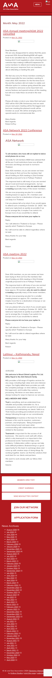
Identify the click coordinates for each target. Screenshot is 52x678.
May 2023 (10, 600)
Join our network (26, 507)
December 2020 (13, 653)
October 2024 (12, 568)
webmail (40, 673)
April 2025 (11, 559)
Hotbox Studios (17, 673)
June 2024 (11, 575)
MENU (37, 4)
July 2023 (10, 597)
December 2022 (13, 612)
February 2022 (12, 633)
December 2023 (13, 587)
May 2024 (10, 578)
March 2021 (11, 650)
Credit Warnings (26, 488)
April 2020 (11, 660)
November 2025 (13, 549)
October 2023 (12, 592)
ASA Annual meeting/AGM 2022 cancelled (23, 32)
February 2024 (12, 585)
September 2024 (13, 571)
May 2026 (10, 537)
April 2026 (11, 539)
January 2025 (12, 566)
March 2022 (11, 631)
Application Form (26, 517)
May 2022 (10, 626)
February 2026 (12, 544)
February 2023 (12, 607)
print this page (30, 673)
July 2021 (10, 643)
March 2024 (11, 583)
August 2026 (12, 530)
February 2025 (12, 563)
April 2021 (11, 648)
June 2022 (11, 624)
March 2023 (11, 604)
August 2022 (12, 619)
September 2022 (13, 616)
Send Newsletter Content (26, 496)
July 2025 (10, 556)
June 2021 (11, 645)
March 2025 (11, 561)
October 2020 (12, 655)
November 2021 (13, 638)
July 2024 (10, 573)
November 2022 (13, 614)
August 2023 (12, 595)
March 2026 (11, 542)
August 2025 (12, 554)
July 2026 (10, 532)
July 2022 (10, 621)
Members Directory (26, 480)
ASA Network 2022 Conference (22, 130)
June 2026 (11, 534)
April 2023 (11, 602)
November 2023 (13, 590)
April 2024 (11, 580)
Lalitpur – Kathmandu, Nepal (21, 354)
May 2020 (10, 657)
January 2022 (12, 636)
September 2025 (13, 551)
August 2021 (12, 641)
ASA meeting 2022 (14, 254)
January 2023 (12, 609)
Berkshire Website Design (39, 671)
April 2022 (11, 628)
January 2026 (12, 546)
